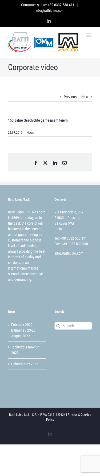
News (30, 133)
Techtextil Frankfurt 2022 (25, 350)
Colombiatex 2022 (24, 364)
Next (84, 97)
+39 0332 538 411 (61, 5)
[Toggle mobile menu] (89, 35)
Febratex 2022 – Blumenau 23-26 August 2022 (23, 330)
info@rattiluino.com (50, 10)
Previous (70, 97)
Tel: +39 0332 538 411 (70, 238)
